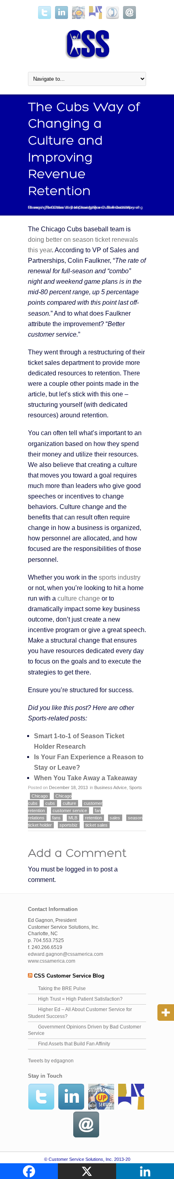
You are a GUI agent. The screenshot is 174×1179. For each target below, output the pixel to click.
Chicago (40, 796)
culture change (78, 598)
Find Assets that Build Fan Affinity (74, 1044)
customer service (70, 810)
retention (93, 817)
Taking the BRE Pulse (62, 988)
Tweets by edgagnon (51, 1061)
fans (56, 817)
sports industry (119, 577)
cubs (50, 803)
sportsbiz (68, 825)
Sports (135, 787)
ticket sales (96, 825)
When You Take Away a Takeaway (85, 777)
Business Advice (85, 207)
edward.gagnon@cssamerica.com (65, 954)
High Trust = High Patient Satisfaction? (80, 999)
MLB (72, 817)
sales (115, 817)
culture (69, 803)
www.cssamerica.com (51, 961)
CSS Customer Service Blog (69, 976)
